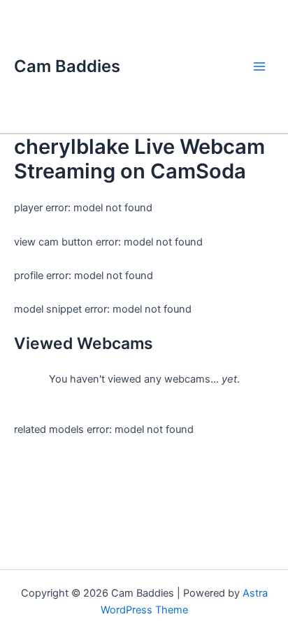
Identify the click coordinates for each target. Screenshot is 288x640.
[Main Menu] (259, 66)
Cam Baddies (67, 66)
